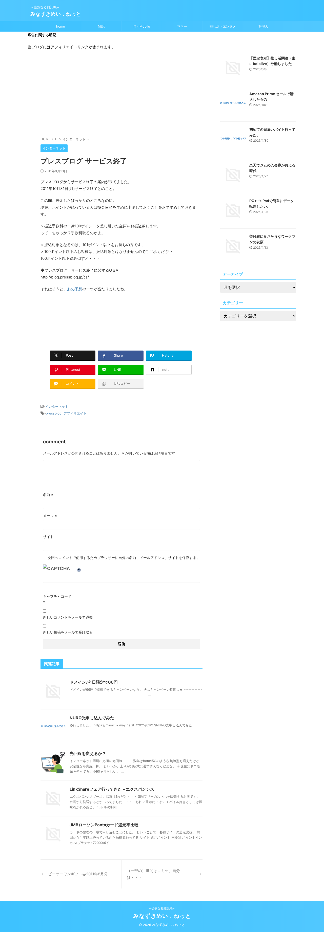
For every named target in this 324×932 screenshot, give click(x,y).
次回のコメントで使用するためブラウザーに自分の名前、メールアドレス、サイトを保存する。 (124, 557)
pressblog (54, 413)
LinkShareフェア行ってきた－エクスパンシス (112, 789)
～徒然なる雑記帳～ (162, 908)
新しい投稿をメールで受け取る (68, 632)
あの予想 (74, 289)
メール (50, 515)
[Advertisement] (121, 95)
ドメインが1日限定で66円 (94, 682)
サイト (48, 536)
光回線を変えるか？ (88, 753)
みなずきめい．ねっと (55, 14)
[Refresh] (79, 568)
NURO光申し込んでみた (92, 717)
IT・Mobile (141, 26)
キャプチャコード (57, 596)
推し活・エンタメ (223, 26)
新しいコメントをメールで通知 (68, 617)
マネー (182, 26)
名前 (48, 494)
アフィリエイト (75, 413)
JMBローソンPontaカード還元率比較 (104, 824)
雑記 (101, 26)
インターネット (56, 406)
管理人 (263, 26)
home (60, 26)
